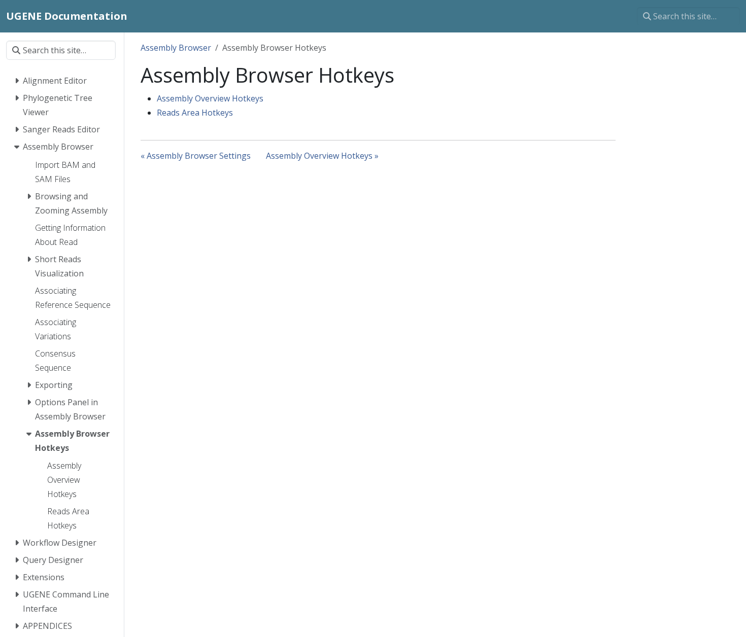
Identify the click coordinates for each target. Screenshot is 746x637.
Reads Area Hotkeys (195, 112)
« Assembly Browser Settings (196, 155)
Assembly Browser (176, 47)
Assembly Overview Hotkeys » (322, 155)
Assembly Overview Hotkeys (210, 98)
